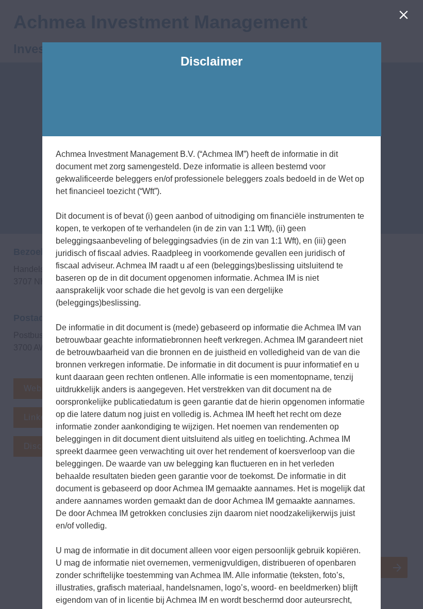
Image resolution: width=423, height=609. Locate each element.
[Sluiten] (406, 17)
